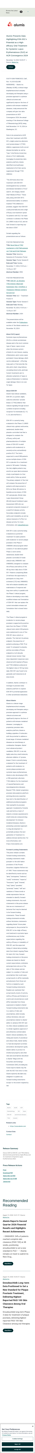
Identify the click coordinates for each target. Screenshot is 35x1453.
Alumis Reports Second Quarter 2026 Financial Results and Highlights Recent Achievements (15, 1226)
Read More (8, 1263)
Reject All (17, 1444)
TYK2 (8, 1118)
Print (4, 1170)
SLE (19, 1111)
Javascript (6, 1181)
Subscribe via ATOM (10, 1179)
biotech (15, 1118)
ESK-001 (9, 1114)
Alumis (9, 1107)
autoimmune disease (20, 1114)
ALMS (15, 1107)
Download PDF (8, 1173)
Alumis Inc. (15, 62)
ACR (21, 1107)
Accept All (17, 1449)
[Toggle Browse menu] (28, 11)
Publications (23, 322)
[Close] (33, 1426)
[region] (17, 1438)
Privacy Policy (6, 1435)
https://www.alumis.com (18, 1126)
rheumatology (11, 1111)
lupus (24, 1111)
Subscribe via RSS (9, 1176)
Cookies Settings (17, 1438)
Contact (9, 1134)
